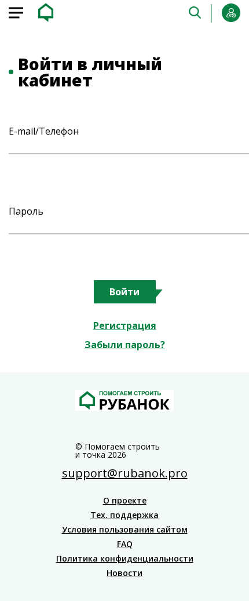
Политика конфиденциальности (124, 559)
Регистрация (124, 325)
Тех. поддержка (124, 515)
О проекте (125, 501)
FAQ (125, 544)
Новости (124, 573)
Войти (124, 291)
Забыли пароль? (125, 344)
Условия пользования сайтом (125, 530)
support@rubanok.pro (125, 473)
